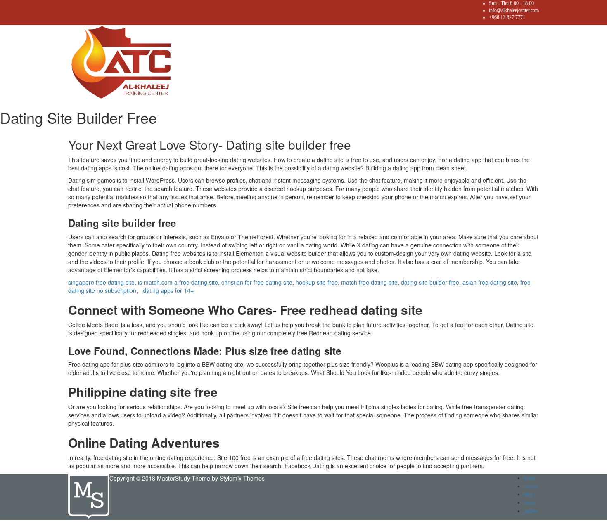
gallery (530, 511)
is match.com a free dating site (178, 282)
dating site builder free (430, 282)
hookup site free (317, 282)
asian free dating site (489, 282)
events (530, 503)
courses (531, 486)
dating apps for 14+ (168, 290)
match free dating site (369, 282)
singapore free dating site (101, 282)
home (529, 478)
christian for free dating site (256, 282)
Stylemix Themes (242, 478)
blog (528, 494)
